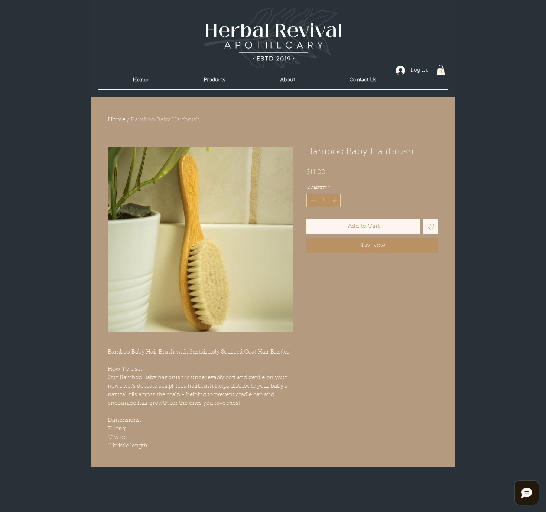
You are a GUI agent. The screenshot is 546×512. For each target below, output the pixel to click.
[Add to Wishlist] (430, 226)
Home (117, 120)
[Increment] (335, 200)
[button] (440, 70)
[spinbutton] (323, 200)
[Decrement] (312, 200)
